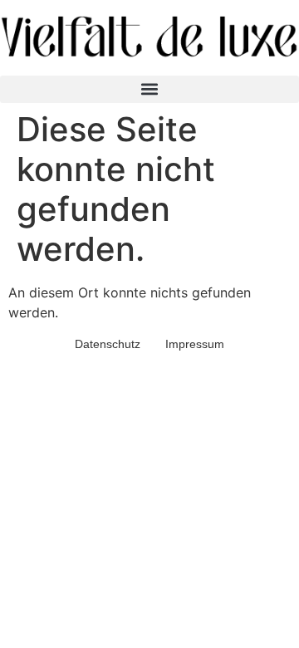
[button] (149, 89)
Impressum (194, 344)
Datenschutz (107, 344)
